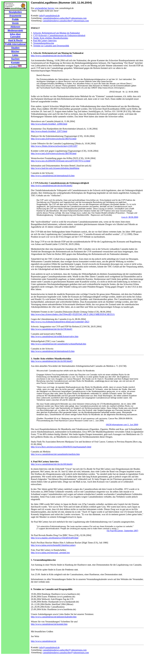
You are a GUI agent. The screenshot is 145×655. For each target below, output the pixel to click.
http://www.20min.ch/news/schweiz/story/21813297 (54, 146)
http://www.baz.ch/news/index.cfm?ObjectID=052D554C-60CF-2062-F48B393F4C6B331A (73, 314)
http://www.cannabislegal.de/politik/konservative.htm (54, 336)
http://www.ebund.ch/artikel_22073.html (49, 131)
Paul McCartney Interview (45, 40)
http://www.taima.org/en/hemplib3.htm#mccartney (53, 545)
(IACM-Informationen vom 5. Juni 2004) (122, 425)
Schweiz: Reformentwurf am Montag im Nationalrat (56, 33)
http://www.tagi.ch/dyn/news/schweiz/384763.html (53, 138)
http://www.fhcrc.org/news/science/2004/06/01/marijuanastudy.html (61, 447)
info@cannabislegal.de (49, 15)
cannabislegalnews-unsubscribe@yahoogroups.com (66, 20)
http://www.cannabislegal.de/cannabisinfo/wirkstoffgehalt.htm (58, 344)
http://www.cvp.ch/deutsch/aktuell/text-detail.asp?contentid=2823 (60, 321)
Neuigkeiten (15, 12)
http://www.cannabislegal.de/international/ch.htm (52, 175)
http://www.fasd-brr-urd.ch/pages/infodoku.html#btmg (55, 168)
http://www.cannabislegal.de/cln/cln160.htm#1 (51, 55)
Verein (15, 23)
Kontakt (15, 62)
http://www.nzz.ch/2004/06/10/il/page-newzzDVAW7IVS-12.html (60, 161)
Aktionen (15, 27)
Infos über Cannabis (15, 35)
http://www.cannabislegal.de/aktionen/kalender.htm (53, 617)
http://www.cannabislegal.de (43, 641)
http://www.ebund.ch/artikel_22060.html (49, 124)
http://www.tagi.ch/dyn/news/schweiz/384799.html (53, 153)
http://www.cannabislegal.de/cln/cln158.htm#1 (51, 329)
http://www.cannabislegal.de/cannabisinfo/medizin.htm (55, 454)
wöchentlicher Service (44, 8)
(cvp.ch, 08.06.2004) (129, 217)
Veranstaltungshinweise (43, 43)
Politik (15, 19)
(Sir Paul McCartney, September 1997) (122, 531)
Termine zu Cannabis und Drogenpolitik (51, 45)
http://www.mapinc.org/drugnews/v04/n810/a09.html (54, 538)
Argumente (15, 15)
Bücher (15, 51)
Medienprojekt (15, 30)
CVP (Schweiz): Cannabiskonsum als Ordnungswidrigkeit (59, 35)
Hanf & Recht (15, 40)
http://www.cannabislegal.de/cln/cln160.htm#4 (51, 464)
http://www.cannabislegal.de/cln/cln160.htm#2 (51, 185)
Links (15, 55)
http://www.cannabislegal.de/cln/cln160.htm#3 (51, 361)
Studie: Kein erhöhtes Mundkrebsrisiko (50, 38)
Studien (15, 48)
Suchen (15, 59)
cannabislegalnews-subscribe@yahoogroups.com (65, 18)
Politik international (15, 44)
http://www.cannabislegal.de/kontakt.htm (49, 624)
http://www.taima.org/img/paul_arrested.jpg (50, 552)
